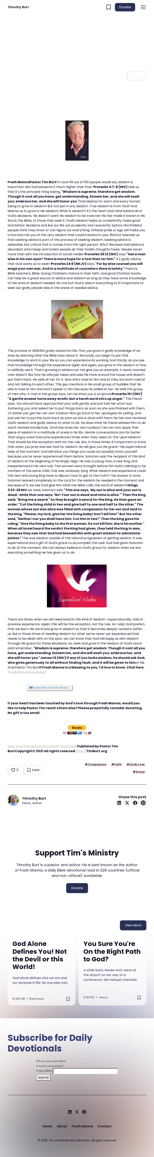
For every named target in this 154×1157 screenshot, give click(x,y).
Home (47, 1126)
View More (133, 925)
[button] (142, 7)
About (62, 1126)
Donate (125, 7)
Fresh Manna (82, 1126)
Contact (104, 1126)
